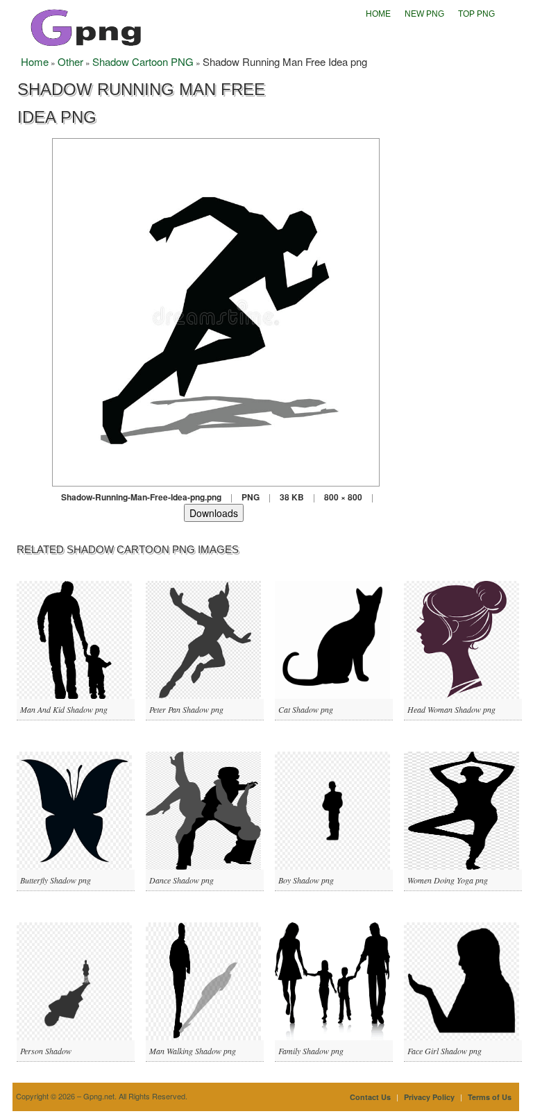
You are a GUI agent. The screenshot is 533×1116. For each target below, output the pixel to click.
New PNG (424, 14)
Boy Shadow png (306, 880)
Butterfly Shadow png (55, 880)
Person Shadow (45, 1050)
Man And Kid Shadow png (64, 709)
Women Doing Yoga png (447, 880)
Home (378, 14)
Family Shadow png (311, 1050)
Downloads (213, 513)
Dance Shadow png (181, 880)
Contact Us (370, 1097)
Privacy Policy (429, 1097)
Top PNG (476, 14)
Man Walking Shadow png (192, 1050)
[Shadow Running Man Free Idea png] (216, 310)
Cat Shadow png (305, 709)
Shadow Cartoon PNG (143, 61)
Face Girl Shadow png (444, 1050)
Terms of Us (489, 1097)
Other (70, 61)
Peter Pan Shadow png (186, 709)
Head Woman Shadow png (451, 709)
